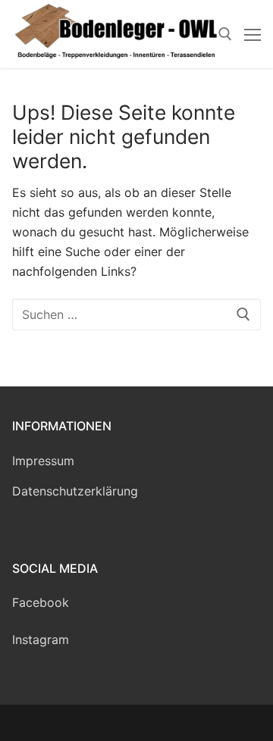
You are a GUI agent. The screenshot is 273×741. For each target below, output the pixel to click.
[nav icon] (252, 34)
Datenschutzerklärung (75, 491)
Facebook (40, 602)
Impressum (43, 460)
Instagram (40, 639)
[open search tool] (225, 34)
